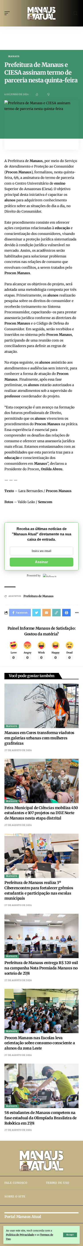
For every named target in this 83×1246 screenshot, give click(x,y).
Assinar (41, 562)
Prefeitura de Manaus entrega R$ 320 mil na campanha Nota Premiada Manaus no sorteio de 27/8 (41, 968)
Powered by (34, 575)
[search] (75, 13)
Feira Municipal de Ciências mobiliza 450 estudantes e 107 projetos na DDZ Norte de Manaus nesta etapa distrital (41, 813)
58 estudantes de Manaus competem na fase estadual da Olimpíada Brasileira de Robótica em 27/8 (40, 1118)
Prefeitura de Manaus (38, 596)
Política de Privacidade (20, 1234)
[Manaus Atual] (41, 13)
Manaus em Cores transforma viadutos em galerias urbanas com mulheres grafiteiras (39, 738)
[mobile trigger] (8, 13)
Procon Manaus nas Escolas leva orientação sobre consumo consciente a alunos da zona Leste (39, 1043)
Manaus (13, 56)
